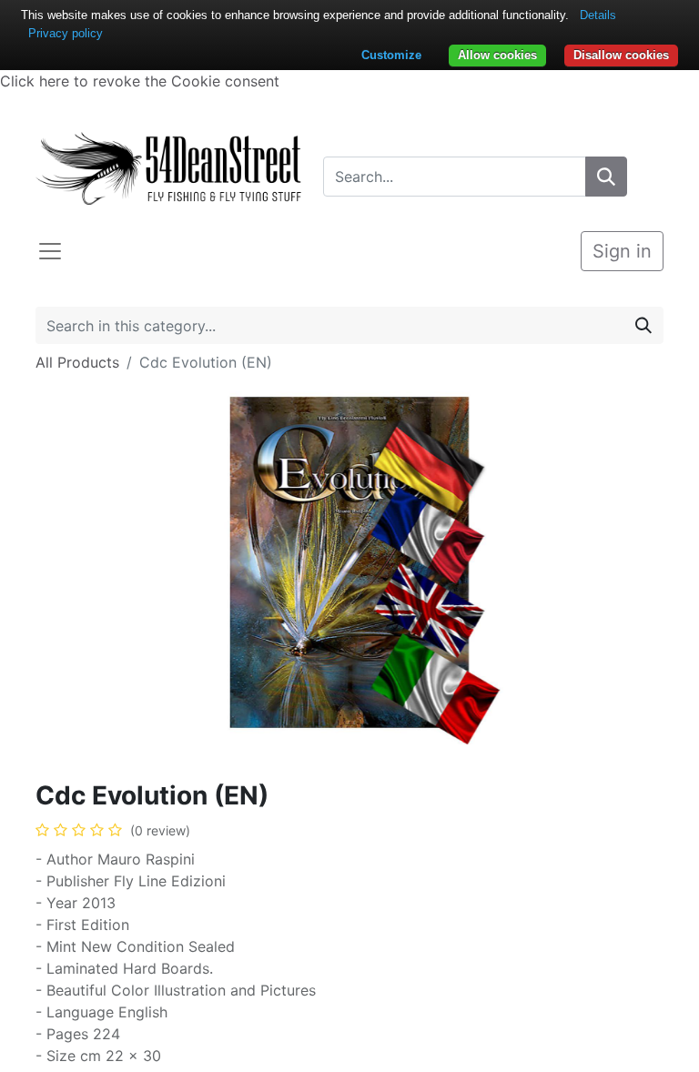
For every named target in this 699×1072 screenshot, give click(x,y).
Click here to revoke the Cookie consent (139, 81)
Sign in (622, 251)
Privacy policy (65, 33)
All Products (77, 362)
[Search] (606, 177)
